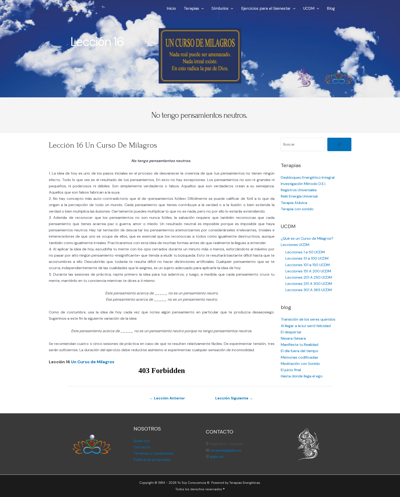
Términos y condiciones (154, 453)
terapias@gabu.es (225, 450)
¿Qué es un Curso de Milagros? (307, 238)
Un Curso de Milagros (92, 362)
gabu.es (216, 456)
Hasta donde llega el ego (301, 376)
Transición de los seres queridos (308, 319)
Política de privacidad (152, 459)
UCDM (308, 8)
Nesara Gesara (293, 338)
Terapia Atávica (294, 202)
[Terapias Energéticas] (68, 8)
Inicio (171, 8)
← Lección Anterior (167, 398)
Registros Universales (299, 190)
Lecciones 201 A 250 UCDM (308, 277)
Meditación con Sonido (300, 363)
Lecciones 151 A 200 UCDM (308, 271)
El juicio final (291, 369)
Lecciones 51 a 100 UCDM (306, 258)
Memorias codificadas (299, 357)
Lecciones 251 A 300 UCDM (308, 283)
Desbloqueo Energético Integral (307, 177)
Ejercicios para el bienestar (266, 8)
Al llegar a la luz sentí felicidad (306, 325)
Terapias (191, 8)
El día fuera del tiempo (299, 350)
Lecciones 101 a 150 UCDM (307, 264)
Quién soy (142, 440)
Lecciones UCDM (295, 244)
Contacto (142, 447)
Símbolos (220, 8)
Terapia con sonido (297, 209)
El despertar (291, 332)
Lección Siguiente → (234, 398)
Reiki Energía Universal (299, 196)
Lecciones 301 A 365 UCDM (308, 289)
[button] (201, 8)
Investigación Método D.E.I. (303, 183)
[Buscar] (339, 144)
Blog (331, 8)
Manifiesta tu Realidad (299, 344)
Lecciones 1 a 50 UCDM (305, 252)
